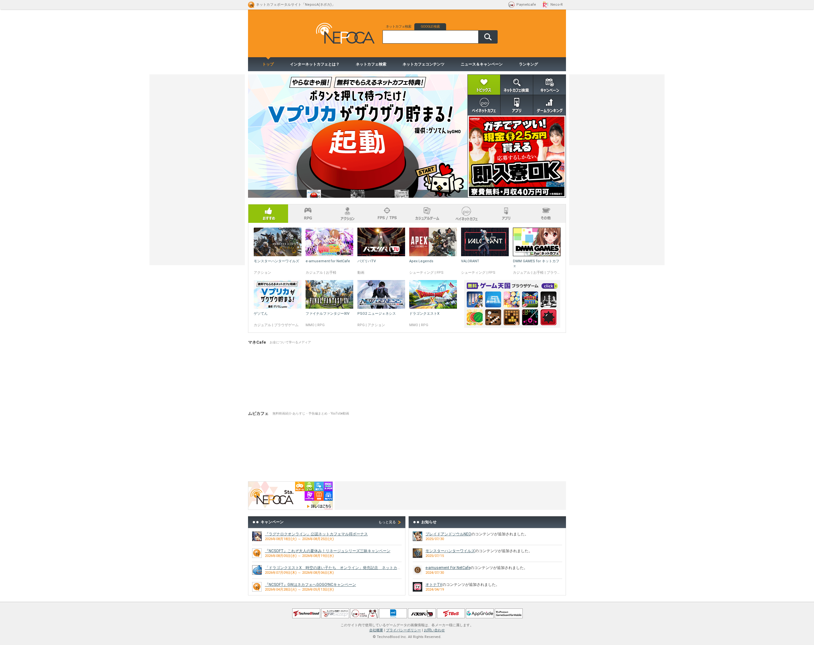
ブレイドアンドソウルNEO (448, 534)
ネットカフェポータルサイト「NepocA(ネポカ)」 (295, 5)
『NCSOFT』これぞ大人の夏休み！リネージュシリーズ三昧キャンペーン (327, 551)
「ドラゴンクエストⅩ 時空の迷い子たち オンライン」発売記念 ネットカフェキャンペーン (346, 568)
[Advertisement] (450, 495)
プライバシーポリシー (403, 630)
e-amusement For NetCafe (447, 568)
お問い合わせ (434, 630)
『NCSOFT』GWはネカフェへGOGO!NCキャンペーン (310, 584)
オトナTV (433, 584)
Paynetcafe (526, 5)
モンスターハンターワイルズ (450, 551)
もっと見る (387, 522)
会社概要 (376, 630)
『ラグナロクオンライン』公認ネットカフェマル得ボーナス (316, 534)
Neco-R (556, 5)
